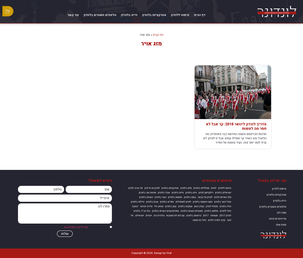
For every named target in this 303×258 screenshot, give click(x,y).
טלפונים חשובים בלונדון (100, 15)
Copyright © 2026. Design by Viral (151, 253)
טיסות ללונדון (180, 15)
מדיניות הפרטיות (76, 227)
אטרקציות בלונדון (154, 15)
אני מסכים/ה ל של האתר (79, 227)
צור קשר (73, 15)
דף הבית (199, 15)
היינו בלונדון (129, 15)
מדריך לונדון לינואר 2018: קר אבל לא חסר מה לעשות (236, 126)
